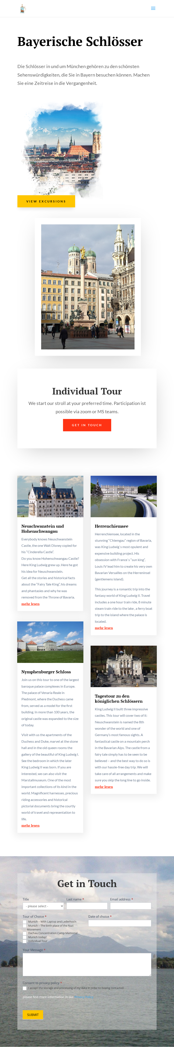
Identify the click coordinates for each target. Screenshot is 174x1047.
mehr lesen (30, 603)
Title (26, 899)
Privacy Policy (83, 997)
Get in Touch (87, 425)
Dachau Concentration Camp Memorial (52, 933)
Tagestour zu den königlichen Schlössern (119, 698)
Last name (75, 899)
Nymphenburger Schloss (46, 672)
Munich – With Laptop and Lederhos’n (52, 921)
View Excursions (46, 201)
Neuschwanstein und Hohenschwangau (42, 528)
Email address (121, 899)
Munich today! (37, 937)
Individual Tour (37, 941)
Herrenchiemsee (111, 526)
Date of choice (100, 916)
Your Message (34, 950)
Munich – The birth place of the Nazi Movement (50, 927)
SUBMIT (33, 1015)
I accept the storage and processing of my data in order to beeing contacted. (76, 988)
